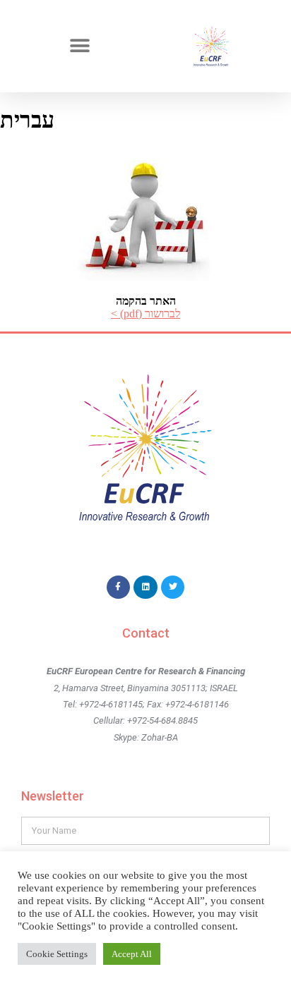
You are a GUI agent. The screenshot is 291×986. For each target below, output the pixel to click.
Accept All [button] (132, 954)
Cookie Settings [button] (57, 954)
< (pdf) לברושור (145, 313)
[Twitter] (173, 587)
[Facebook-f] (119, 587)
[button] (80, 46)
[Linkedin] (145, 587)
